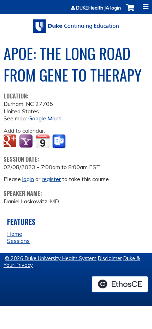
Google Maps (45, 118)
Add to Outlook (59, 141)
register (51, 179)
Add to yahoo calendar (26, 141)
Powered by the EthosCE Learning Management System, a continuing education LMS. (119, 284)
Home (14, 233)
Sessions (18, 240)
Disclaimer (110, 258)
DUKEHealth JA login (98, 8)
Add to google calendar (11, 141)
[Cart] (130, 11)
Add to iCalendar (42, 141)
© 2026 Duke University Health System (51, 258)
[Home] (76, 23)
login (28, 179)
